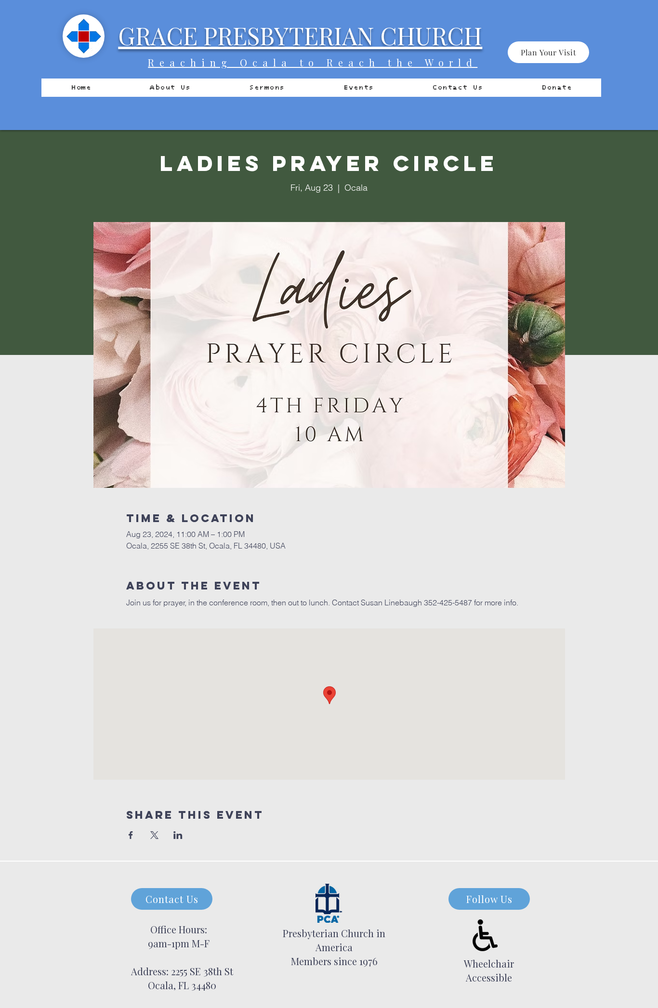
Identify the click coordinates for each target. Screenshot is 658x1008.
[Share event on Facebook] (130, 835)
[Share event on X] (154, 835)
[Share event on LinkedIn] (178, 835)
